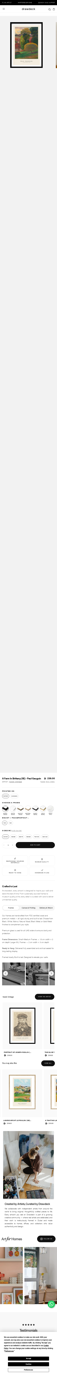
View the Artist (44, 997)
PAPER (5, 796)
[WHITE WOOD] (13, 809)
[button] (3, 8)
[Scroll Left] (5, 973)
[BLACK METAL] (35, 809)
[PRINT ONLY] (50, 809)
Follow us (48, 1239)
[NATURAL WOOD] (28, 809)
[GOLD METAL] (43, 809)
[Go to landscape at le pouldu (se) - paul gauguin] (22, 1093)
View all (48, 1063)
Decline (28, 1364)
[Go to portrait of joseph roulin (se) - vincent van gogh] (22, 1026)
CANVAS (14, 796)
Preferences (28, 1370)
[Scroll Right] (51, 973)
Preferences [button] (9, 1351)
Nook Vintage (15, 782)
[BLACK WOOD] (5, 809)
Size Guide (17, 831)
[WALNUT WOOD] (20, 809)
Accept (28, 1358)
